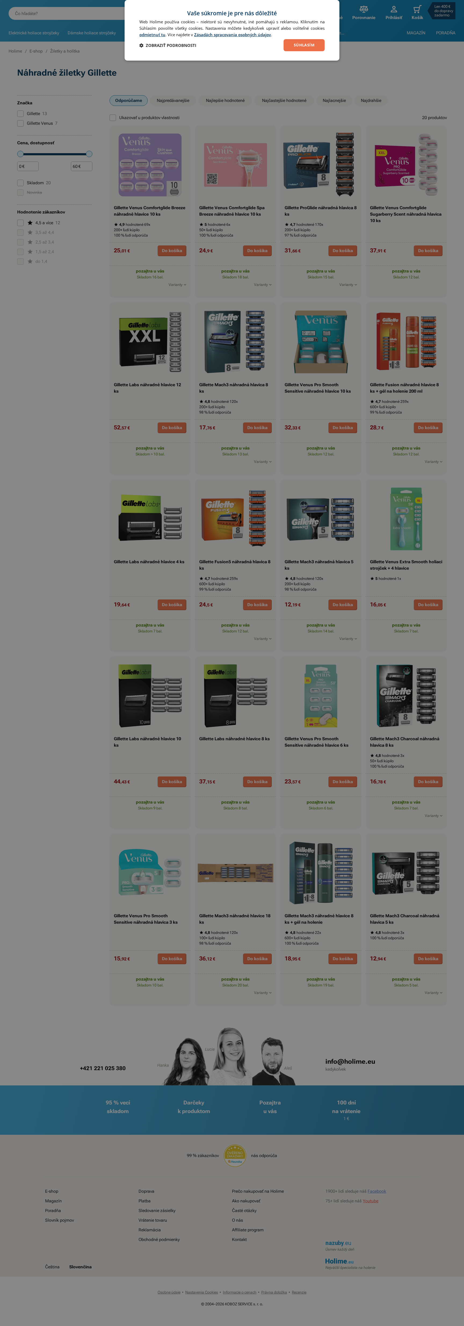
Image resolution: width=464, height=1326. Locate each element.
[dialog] (232, 30)
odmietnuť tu (152, 34)
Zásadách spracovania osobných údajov (232, 34)
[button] (167, 45)
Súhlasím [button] (304, 44)
